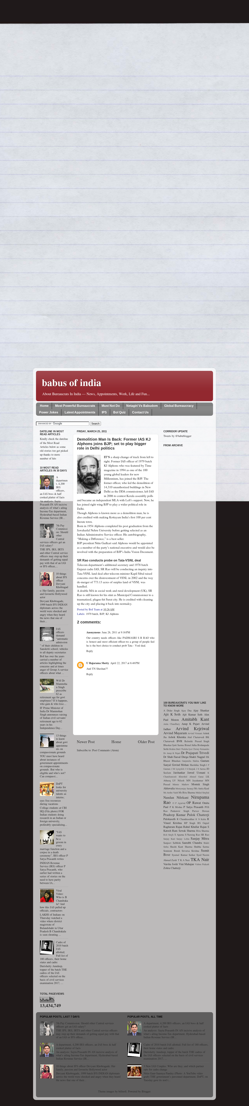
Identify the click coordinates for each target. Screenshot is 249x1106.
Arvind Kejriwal (192, 728)
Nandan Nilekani (176, 797)
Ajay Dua (186, 710)
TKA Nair (200, 859)
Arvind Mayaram (175, 733)
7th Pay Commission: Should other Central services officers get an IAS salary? (85, 1024)
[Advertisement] (186, 571)
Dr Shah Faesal (172, 757)
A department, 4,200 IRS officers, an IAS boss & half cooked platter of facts (86, 1046)
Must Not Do (111, 405)
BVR (179, 741)
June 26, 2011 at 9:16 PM (116, 632)
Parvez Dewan (200, 811)
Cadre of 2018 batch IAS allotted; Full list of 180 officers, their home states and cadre (176, 1046)
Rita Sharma (202, 830)
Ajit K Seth (172, 714)
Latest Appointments (80, 412)
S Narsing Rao (192, 834)
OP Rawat (194, 802)
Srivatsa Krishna (190, 850)
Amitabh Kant (195, 719)
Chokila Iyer (186, 749)
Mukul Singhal (202, 792)
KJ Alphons (112, 614)
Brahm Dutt (174, 749)
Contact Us (140, 412)
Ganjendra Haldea (190, 760)
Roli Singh (168, 834)
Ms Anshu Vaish (170, 792)
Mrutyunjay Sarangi (184, 788)
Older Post (146, 741)
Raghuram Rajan (172, 827)
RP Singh (189, 823)
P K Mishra (176, 807)
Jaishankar (179, 772)
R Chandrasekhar (186, 819)
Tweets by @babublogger (177, 436)
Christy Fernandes (201, 749)
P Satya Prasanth (193, 807)
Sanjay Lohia (182, 838)
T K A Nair (184, 860)
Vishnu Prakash (202, 864)
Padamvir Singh (180, 811)
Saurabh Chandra (192, 843)
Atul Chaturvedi (195, 737)
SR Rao (205, 834)
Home (44, 405)
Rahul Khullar (191, 827)
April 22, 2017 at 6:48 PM (124, 663)
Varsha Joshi (170, 864)
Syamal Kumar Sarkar (183, 855)
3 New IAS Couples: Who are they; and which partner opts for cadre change (174, 1067)
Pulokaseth (169, 819)
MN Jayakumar (194, 780)
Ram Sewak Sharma (183, 830)
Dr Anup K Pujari (171, 753)
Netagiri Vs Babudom (142, 405)
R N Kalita (201, 819)
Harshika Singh (197, 765)
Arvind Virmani (195, 733)
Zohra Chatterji (172, 868)
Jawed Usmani (196, 772)
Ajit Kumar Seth (192, 714)
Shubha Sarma (201, 846)
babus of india (71, 382)
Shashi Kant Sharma (181, 846)
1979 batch (92, 614)
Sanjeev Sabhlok (172, 843)
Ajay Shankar (201, 710)
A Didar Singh (171, 710)
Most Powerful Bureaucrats (75, 405)
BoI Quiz (119, 412)
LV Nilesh (178, 780)
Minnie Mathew (181, 784)
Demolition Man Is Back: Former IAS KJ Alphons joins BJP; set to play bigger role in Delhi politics (114, 443)
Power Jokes (48, 412)
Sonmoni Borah (171, 850)
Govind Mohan (180, 765)
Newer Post (86, 741)
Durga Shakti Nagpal (193, 757)
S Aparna (179, 834)
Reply (89, 651)
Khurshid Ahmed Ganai (191, 776)
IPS (104, 412)
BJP (102, 614)
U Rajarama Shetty (97, 663)
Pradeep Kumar (174, 814)
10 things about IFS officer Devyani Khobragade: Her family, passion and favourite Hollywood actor (85, 1067)
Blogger (146, 1091)
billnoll (122, 1091)
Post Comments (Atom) (105, 750)
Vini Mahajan (186, 864)
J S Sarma (201, 768)
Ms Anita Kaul (201, 788)
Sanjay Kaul (169, 838)
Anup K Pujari (190, 724)
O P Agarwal (179, 803)
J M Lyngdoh (177, 768)
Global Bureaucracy (179, 405)
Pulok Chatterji (198, 814)
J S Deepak (190, 768)
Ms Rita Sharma (187, 792)
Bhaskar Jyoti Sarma (173, 745)
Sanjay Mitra (200, 838)
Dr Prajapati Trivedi (195, 752)
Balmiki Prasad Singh (196, 741)
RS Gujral (203, 823)
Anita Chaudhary (171, 724)
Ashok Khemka (177, 737)
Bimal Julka (191, 745)
